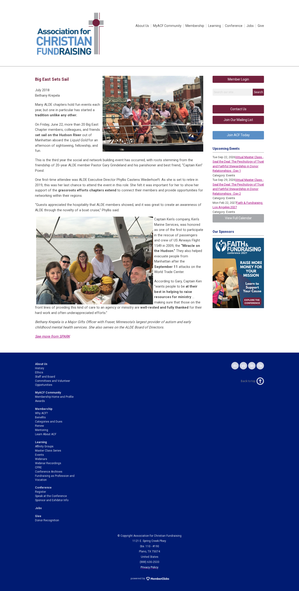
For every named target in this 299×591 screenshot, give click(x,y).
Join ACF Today (238, 135)
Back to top (248, 381)
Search (258, 92)
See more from (52, 336)
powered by (138, 578)
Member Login (238, 79)
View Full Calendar (238, 218)
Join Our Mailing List (238, 120)
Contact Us (238, 109)
